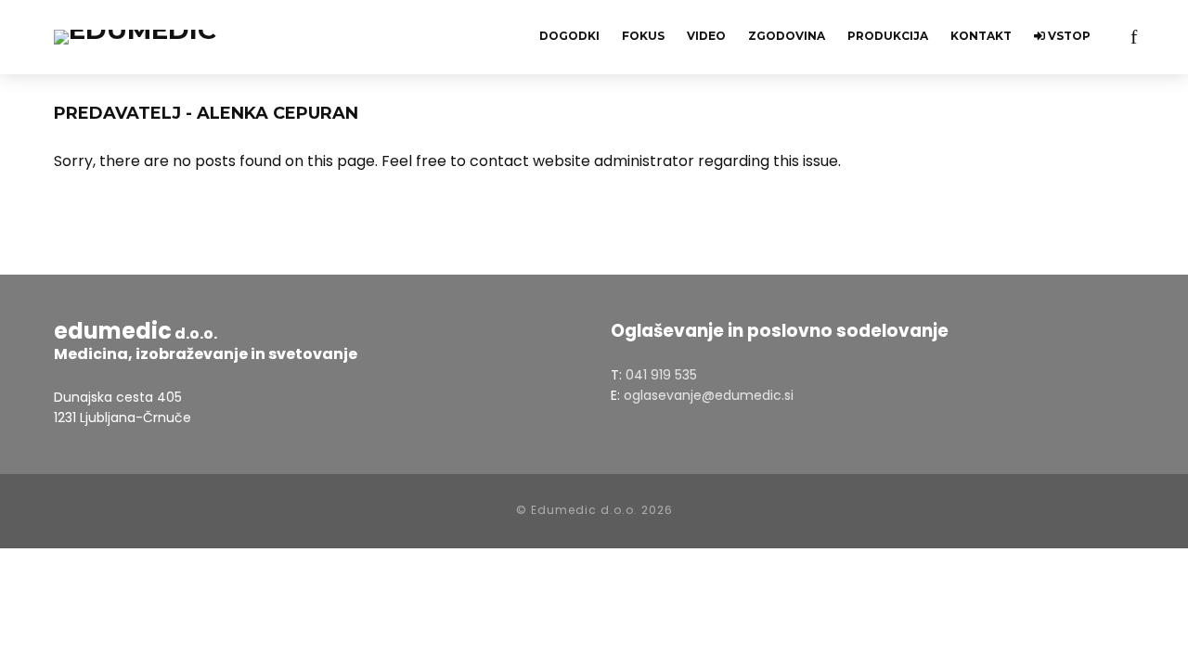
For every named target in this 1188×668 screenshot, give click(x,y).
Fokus (643, 36)
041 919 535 (661, 375)
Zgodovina (786, 36)
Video (706, 36)
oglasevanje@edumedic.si (709, 395)
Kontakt (981, 36)
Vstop (1068, 36)
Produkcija (887, 36)
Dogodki (569, 36)
